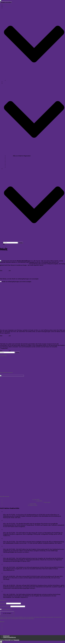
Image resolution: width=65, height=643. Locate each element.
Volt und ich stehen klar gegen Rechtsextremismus (17, 499)
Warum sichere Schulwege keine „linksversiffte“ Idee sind (19, 501)
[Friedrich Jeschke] (5, 0)
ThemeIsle (16, 640)
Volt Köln (5, 630)
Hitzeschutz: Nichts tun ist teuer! (14, 520)
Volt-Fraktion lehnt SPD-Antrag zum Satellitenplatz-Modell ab (25, 538)
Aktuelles (5, 6)
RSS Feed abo (4, 633)
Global (8, 254)
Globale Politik (10, 163)
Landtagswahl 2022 (12, 241)
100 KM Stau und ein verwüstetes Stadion (19, 340)
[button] (34, 79)
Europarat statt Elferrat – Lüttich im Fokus (15, 505)
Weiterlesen (11, 348)
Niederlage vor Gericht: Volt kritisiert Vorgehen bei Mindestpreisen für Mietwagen (32, 555)
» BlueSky (2, 364)
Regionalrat (9, 156)
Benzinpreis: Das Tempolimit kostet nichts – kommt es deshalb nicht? (23, 502)
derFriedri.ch (9, 272)
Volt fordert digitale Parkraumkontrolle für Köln (20, 573)
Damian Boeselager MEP (10, 624)
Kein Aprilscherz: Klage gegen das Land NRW (16, 504)
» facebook (3, 361)
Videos (5, 82)
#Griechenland (10, 160)
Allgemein (3, 254)
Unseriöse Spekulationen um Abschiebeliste (18, 591)
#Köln (8, 164)
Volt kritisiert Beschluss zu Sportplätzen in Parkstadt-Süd (23, 511)
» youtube (3, 369)
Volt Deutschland (8, 627)
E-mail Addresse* (5, 606)
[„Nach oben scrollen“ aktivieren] (1, 642)
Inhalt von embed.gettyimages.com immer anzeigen (16, 281)
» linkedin (2, 358)
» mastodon (3, 367)
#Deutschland (10, 161)
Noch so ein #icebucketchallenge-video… (19, 257)
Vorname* (3, 603)
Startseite (6, 5)
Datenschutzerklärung (9, 637)
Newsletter (9, 80)
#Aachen (8, 166)
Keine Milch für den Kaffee (12, 275)
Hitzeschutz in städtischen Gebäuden (16, 582)
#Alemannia (9, 167)
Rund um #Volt (10, 157)
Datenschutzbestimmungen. (20, 609)
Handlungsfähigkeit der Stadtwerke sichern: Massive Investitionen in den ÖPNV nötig (33, 546)
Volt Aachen (6, 626)
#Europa (8, 158)
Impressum (6, 636)
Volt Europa (6, 629)
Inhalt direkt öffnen (5, 284)
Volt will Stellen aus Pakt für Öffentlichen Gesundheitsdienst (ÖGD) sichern (29, 564)
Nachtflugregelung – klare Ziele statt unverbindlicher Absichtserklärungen (29, 529)
